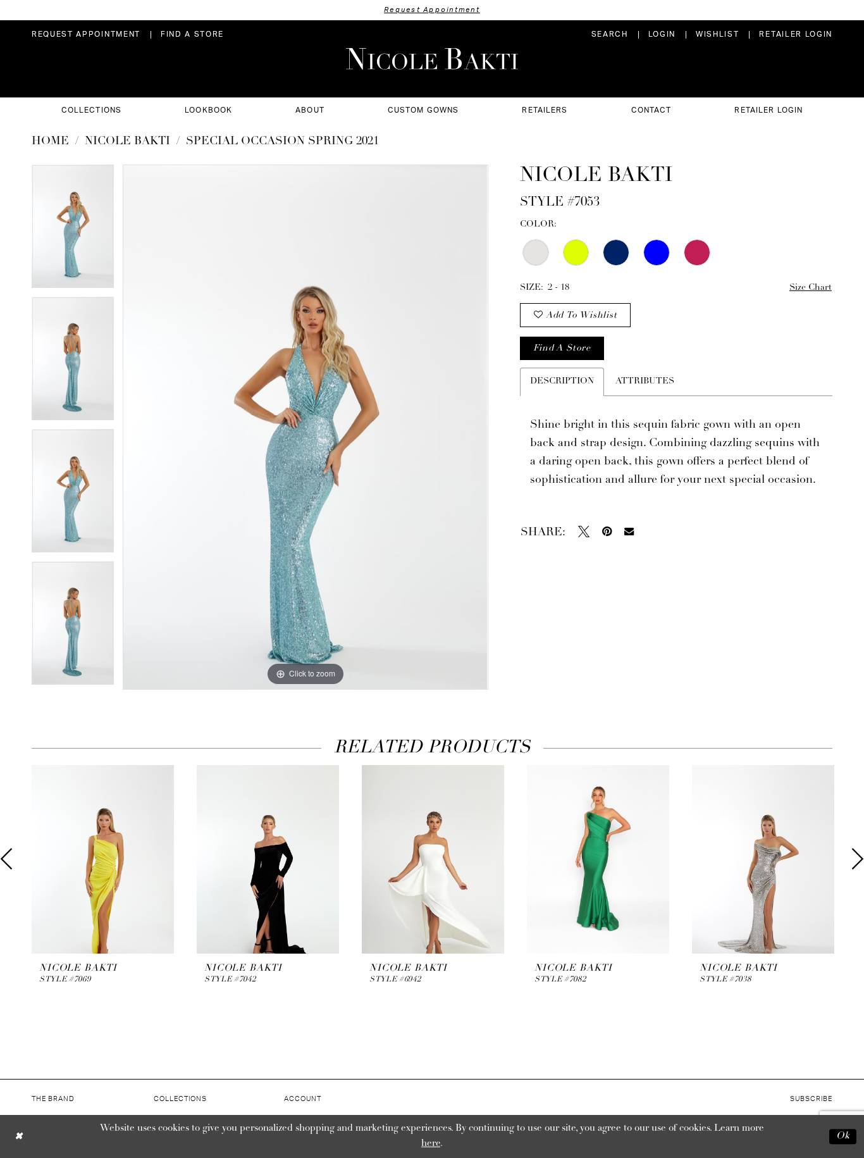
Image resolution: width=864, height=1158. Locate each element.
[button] (662, 34)
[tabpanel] (73, 231)
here (430, 1144)
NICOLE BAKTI (127, 141)
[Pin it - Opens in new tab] (607, 531)
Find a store (561, 348)
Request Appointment (432, 9)
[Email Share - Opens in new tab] (629, 531)
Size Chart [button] (810, 287)
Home (50, 141)
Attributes (644, 381)
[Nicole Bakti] (432, 59)
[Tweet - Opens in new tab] (583, 531)
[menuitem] (86, 34)
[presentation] (103, 859)
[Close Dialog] (19, 1136)
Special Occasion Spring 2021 (282, 141)
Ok (843, 1136)
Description (562, 381)
